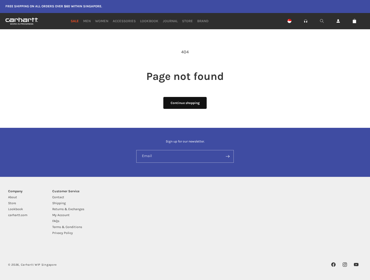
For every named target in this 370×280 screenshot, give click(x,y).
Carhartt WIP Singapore (39, 264)
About (12, 197)
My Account (61, 215)
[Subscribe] (227, 156)
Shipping (59, 203)
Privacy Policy (62, 233)
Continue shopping (185, 103)
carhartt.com (17, 215)
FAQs (55, 221)
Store (12, 203)
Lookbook (15, 209)
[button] (306, 21)
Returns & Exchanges (68, 209)
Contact (58, 197)
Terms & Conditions (67, 227)
